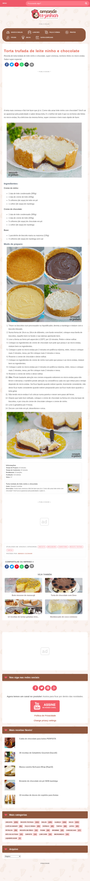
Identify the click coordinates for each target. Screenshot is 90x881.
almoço (58, 822)
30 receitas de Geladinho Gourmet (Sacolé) (38, 753)
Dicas (28, 37)
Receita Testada (76, 546)
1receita (41, 546)
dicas (71, 822)
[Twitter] (12, 65)
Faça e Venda (54, 32)
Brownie (55, 830)
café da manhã (12, 826)
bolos (44, 822)
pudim (42, 830)
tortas (10, 550)
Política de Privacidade (45, 715)
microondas (59, 834)
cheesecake (71, 830)
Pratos (73, 32)
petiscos (9, 830)
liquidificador (11, 838)
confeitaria (63, 546)
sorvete (28, 834)
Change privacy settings (45, 720)
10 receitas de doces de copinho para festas (38, 795)
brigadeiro (51, 546)
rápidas (46, 826)
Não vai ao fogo (12, 834)
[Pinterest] (17, 65)
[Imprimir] (32, 65)
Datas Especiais (47, 37)
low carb (43, 834)
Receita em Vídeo (26, 830)
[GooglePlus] (54, 688)
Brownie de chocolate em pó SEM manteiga (38, 781)
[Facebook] (7, 65)
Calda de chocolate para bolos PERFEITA (37, 739)
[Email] (26, 65)
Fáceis (13, 37)
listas (71, 826)
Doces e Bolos (17, 32)
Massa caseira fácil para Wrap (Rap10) (36, 767)
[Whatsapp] (22, 65)
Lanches (36, 32)
